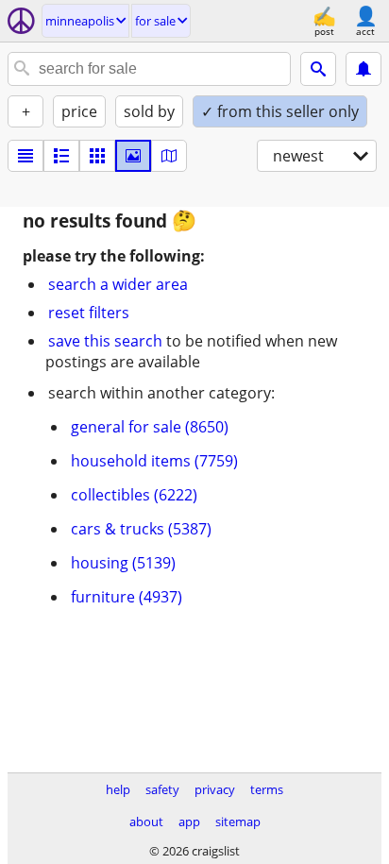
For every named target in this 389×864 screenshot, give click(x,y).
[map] (169, 156)
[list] (25, 156)
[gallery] (133, 156)
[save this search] (363, 69)
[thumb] (61, 156)
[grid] (97, 156)
